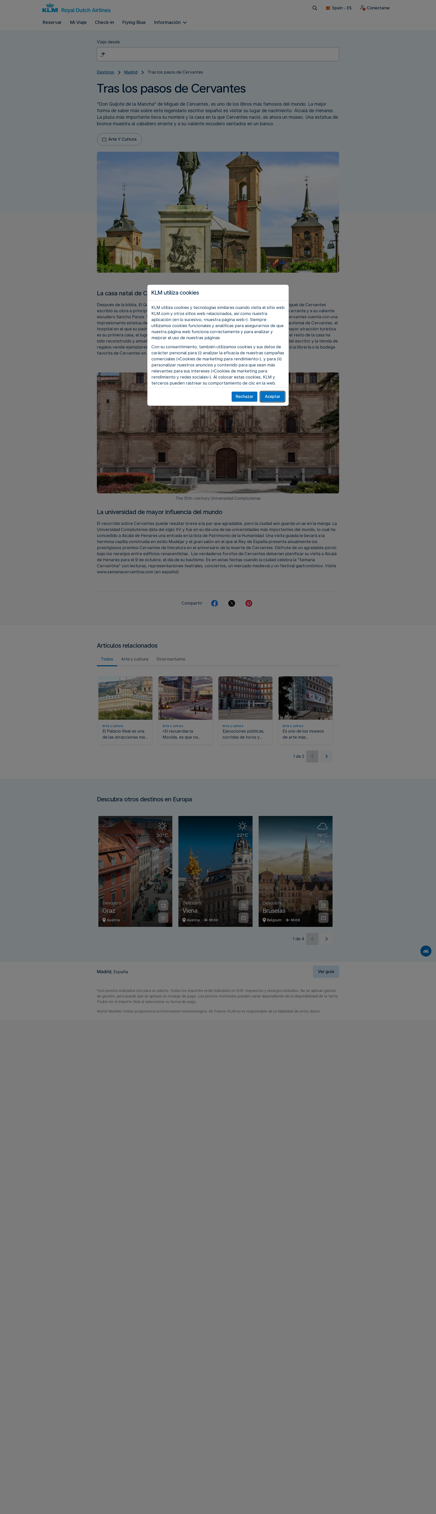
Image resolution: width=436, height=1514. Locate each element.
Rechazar (244, 396)
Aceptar (272, 396)
